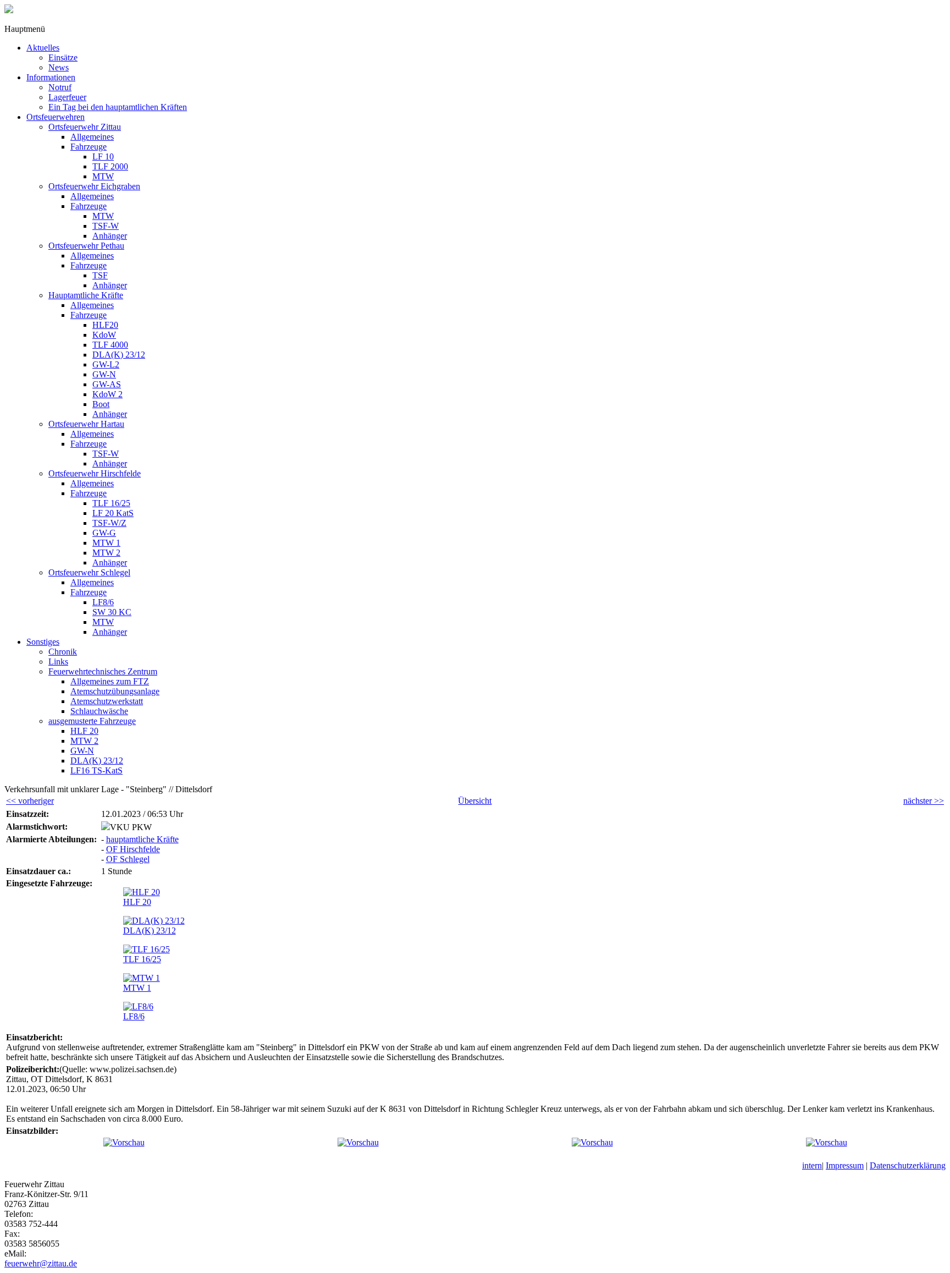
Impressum (845, 1165)
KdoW (104, 334)
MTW (103, 176)
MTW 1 (106, 542)
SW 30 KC (111, 612)
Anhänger (109, 235)
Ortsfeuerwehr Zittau (84, 126)
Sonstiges (42, 641)
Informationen (50, 77)
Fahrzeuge (88, 146)
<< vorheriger (30, 800)
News (58, 67)
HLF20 (105, 325)
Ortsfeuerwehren (55, 117)
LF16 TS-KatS (96, 770)
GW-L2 (105, 364)
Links (58, 661)
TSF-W (105, 226)
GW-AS (106, 384)
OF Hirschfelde (133, 849)
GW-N (104, 374)
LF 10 (103, 156)
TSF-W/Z (109, 523)
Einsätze (63, 57)
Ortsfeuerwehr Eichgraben (94, 186)
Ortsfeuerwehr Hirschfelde (94, 473)
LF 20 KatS (113, 513)
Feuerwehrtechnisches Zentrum (102, 671)
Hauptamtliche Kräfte (85, 295)
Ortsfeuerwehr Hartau (86, 424)
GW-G (104, 532)
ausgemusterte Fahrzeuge (92, 721)
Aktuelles (42, 47)
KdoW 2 (107, 394)
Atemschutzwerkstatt (106, 701)
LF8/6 (103, 602)
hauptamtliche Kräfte (142, 839)
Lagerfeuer (67, 97)
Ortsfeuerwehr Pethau (86, 245)
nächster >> (923, 800)
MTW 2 (106, 552)
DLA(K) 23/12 (118, 354)
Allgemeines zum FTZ (109, 681)
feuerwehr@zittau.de (40, 1263)
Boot (100, 404)
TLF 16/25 (111, 503)
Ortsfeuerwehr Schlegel (89, 572)
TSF (100, 275)
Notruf (59, 87)
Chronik (62, 651)
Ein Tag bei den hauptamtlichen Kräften (117, 107)
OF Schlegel (128, 859)
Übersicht (474, 800)
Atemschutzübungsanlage (114, 691)
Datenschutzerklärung (908, 1165)
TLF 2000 (110, 166)
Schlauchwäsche (99, 711)
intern (812, 1165)
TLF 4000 (110, 344)
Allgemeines (92, 136)
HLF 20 (84, 731)
